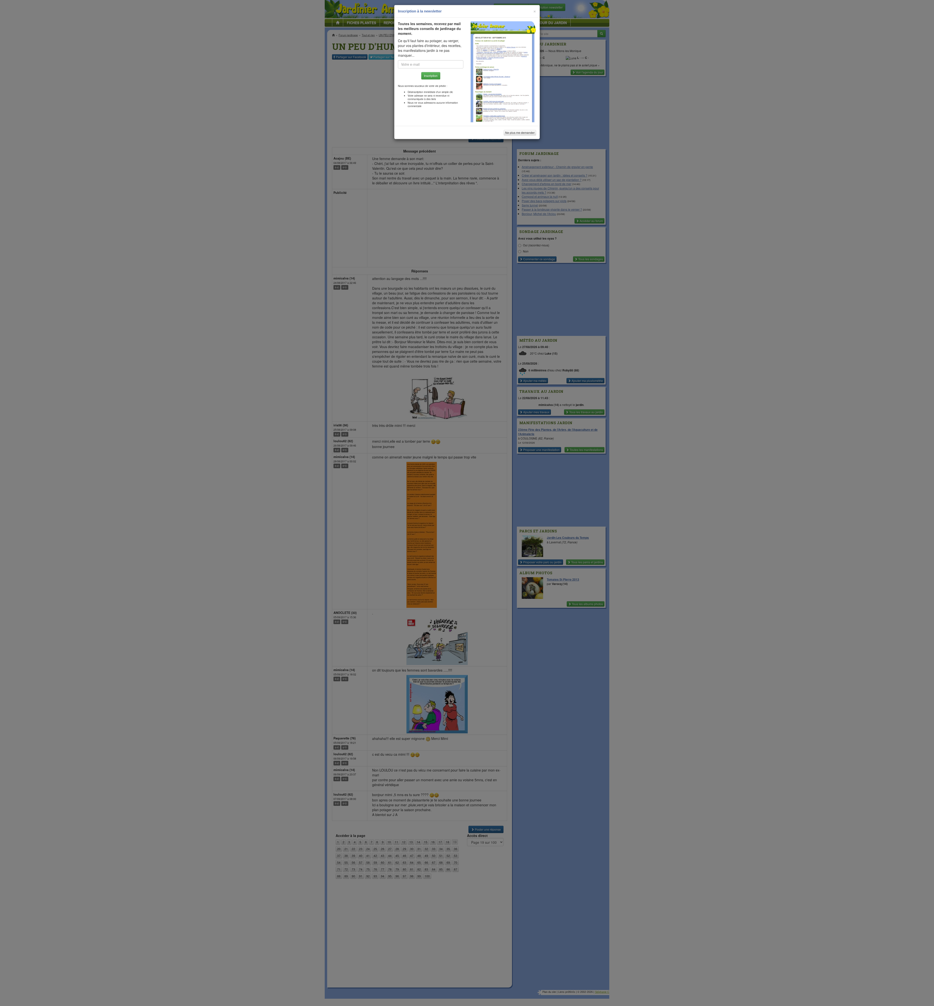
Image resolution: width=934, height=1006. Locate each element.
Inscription (431, 78)
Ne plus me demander (520, 135)
